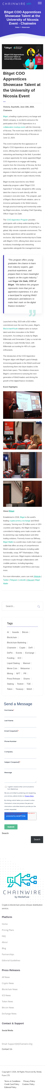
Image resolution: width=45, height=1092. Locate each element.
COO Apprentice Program (17, 220)
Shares (26, 679)
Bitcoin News (8, 1007)
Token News (7, 1001)
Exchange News (9, 1013)
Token (9, 689)
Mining (10, 673)
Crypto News (8, 983)
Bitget (5, 116)
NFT (18, 673)
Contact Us (7, 1049)
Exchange (29, 653)
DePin (10, 653)
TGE (29, 684)
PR (25, 673)
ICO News (6, 995)
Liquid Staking (13, 663)
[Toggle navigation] (39, 3)
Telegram (14, 580)
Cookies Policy (28, 1084)
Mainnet (26, 663)
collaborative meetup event (14, 127)
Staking (10, 684)
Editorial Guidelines (11, 960)
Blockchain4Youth (10, 329)
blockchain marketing (16, 643)
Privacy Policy (29, 1081)
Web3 (29, 689)
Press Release (13, 679)
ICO (19, 658)
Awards (15, 632)
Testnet (20, 684)
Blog (4, 948)
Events (19, 653)
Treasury (19, 689)
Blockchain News (10, 989)
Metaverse (25, 668)
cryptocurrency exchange (19, 521)
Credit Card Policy (11, 1084)
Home (17, 27)
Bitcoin (25, 632)
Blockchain (12, 637)
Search (5, 833)
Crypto (22, 648)
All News (6, 977)
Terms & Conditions (12, 1081)
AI (8, 632)
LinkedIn (22, 580)
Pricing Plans (8, 930)
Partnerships (8, 954)
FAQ (4, 936)
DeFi (30, 648)
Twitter (5, 580)
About (5, 942)
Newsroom (26, 27)
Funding (10, 658)
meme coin (12, 668)
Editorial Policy (10, 1087)
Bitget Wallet (8, 542)
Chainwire (11, 648)
